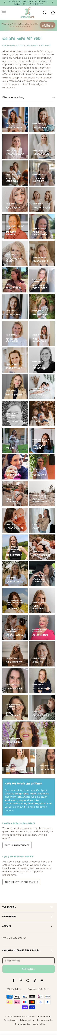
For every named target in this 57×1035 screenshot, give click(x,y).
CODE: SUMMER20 (47, 25)
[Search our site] (45, 12)
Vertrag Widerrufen (14, 937)
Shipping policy (22, 1024)
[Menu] (4, 12)
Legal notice (39, 1024)
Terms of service (45, 1020)
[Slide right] (52, 3)
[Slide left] (5, 3)
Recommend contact (17, 845)
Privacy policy (27, 1020)
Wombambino (20, 1016)
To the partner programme (21, 882)
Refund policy (10, 1020)
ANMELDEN (28, 968)
